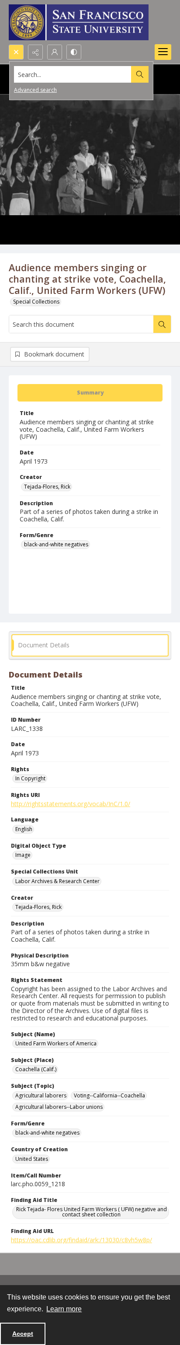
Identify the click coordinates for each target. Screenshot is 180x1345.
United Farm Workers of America (56, 1043)
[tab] (90, 392)
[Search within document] (162, 324)
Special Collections (36, 301)
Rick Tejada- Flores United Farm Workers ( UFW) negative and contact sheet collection (91, 1211)
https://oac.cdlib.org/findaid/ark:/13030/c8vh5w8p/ (81, 1240)
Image (23, 855)
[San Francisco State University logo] (79, 22)
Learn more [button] (64, 1309)
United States (31, 1159)
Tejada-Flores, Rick (47, 486)
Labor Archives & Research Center (57, 881)
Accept (22, 1333)
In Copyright (30, 778)
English (23, 829)
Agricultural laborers (40, 1095)
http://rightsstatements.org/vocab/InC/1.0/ (70, 804)
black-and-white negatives (56, 544)
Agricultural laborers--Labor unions (59, 1107)
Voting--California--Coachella (109, 1095)
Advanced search (35, 90)
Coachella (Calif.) (35, 1069)
